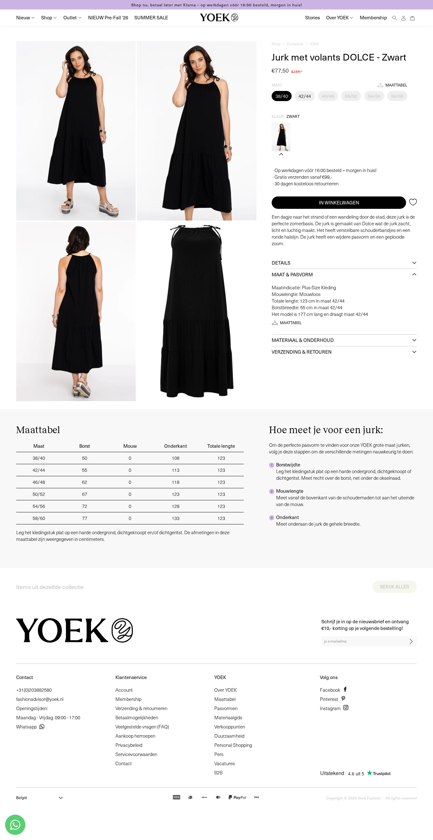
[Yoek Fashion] (219, 17)
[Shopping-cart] (412, 17)
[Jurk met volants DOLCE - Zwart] (281, 137)
